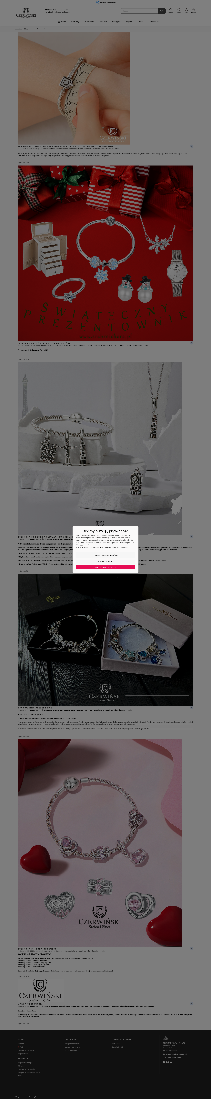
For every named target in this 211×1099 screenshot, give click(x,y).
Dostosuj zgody (105, 561)
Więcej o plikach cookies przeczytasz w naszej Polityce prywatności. (102, 547)
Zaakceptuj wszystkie (105, 567)
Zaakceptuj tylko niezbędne (106, 555)
